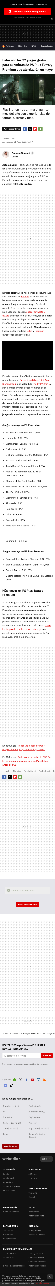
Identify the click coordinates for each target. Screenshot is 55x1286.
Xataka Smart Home (11, 1186)
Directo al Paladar (11, 1211)
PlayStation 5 (44, 771)
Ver (29, 904)
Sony (5, 1134)
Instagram (38, 1079)
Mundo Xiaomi (9, 1190)
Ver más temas (10, 1146)
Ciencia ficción (47, 46)
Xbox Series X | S (11, 1106)
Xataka (6, 1174)
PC (4, 1111)
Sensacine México (36, 1257)
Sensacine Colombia (37, 1261)
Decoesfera (8, 1234)
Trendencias (8, 1230)
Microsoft (32, 1123)
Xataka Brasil (9, 1257)
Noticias (17, 771)
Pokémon (10, 46)
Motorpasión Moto (36, 1216)
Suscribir (47, 1055)
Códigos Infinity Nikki (32, 1033)
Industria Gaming (36, 1111)
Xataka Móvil (8, 1178)
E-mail (40, 129)
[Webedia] (11, 1160)
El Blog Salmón (34, 1230)
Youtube (32, 1079)
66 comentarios (13, 129)
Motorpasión (33, 1211)
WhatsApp (14, 1079)
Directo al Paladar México (14, 1266)
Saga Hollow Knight (12, 1123)
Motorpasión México (37, 1266)
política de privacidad (39, 1064)
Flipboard (35, 129)
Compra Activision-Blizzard (37, 1135)
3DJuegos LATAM (35, 1253)
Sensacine (32, 1193)
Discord (5, 1084)
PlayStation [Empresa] (38, 1128)
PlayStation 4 (30, 771)
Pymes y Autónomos (36, 1234)
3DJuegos (32, 1174)
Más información (42, 1283)
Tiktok (11, 1084)
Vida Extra (32, 1178)
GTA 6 (33, 46)
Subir (44, 1159)
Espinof (31, 1197)
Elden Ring (22, 46)
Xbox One (7, 1117)
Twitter (30, 129)
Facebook (25, 129)
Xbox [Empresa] (10, 1128)
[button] (22, 153)
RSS (44, 1079)
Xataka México (9, 1253)
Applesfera (8, 1182)
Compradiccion (9, 1238)
